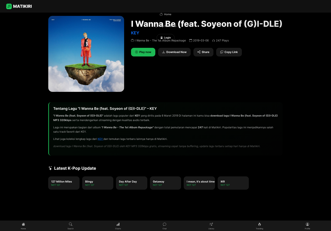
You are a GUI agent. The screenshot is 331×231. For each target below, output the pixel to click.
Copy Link (231, 52)
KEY (100, 139)
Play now (145, 52)
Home (167, 14)
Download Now (176, 52)
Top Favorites (167, 26)
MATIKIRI (22, 6)
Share (205, 52)
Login (167, 37)
